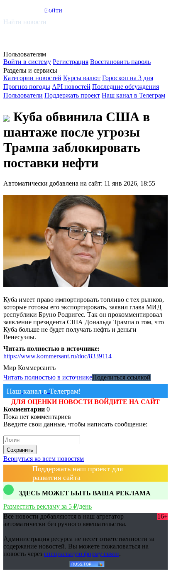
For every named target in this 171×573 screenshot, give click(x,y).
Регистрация (70, 61)
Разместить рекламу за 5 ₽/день (47, 506)
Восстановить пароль (120, 61)
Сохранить (20, 450)
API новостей (71, 86)
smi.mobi (35, 9)
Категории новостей (32, 77)
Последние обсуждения (125, 86)
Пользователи (23, 95)
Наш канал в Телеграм (133, 95)
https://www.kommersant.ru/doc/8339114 (57, 356)
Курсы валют (81, 77)
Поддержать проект (72, 95)
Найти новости (24, 21)
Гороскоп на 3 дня (127, 77)
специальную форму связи (81, 553)
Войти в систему (27, 61)
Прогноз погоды (26, 86)
